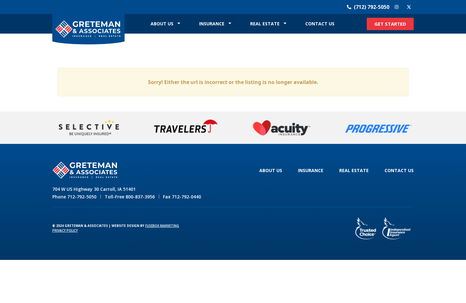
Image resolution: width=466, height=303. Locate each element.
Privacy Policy (65, 230)
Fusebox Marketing (162, 225)
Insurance (211, 24)
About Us (162, 24)
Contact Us (319, 24)
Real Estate (265, 24)
